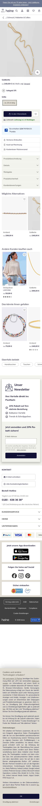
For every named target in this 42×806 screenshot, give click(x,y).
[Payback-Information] (35, 620)
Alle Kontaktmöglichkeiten (17, 484)
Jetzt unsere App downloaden (21, 545)
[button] (3, 10)
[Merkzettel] (33, 10)
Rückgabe (8, 172)
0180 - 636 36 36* (12, 499)
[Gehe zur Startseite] (10, 10)
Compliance (33, 608)
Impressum (22, 608)
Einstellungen (34, 802)
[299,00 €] (14, 213)
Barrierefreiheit (10, 608)
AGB (25, 602)
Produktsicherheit (11, 179)
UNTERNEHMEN (10, 526)
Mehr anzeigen (21, 450)
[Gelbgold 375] (3, 90)
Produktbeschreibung (12, 159)
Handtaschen (10, 364)
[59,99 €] (14, 269)
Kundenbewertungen (12, 185)
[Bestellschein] (28, 10)
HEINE (5, 519)
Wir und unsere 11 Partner (12, 679)
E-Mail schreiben (12, 477)
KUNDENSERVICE (10, 512)
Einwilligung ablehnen (10, 802)
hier (4, 709)
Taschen (26, 364)
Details (7, 165)
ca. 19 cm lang (9, 103)
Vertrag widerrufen (12, 602)
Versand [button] (27, 84)
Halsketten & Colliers (22, 18)
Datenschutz (33, 602)
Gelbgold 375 (11, 91)
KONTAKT (6, 469)
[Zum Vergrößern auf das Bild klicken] (37, 72)
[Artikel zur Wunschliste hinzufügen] (35, 114)
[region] (21, 737)
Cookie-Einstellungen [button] (21, 613)
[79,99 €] (14, 324)
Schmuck (11, 18)
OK (21, 796)
